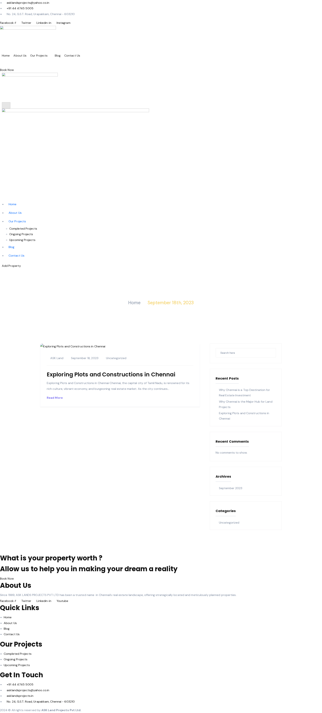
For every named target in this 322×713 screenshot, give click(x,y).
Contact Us (72, 55)
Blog (58, 55)
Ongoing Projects (21, 234)
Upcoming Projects (22, 240)
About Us (19, 55)
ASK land (56, 358)
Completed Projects (23, 229)
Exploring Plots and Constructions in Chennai (111, 374)
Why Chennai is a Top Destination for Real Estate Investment (244, 392)
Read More (55, 398)
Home (6, 55)
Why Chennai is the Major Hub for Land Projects (245, 404)
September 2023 (230, 488)
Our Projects (39, 55)
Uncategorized (116, 358)
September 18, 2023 (84, 358)
